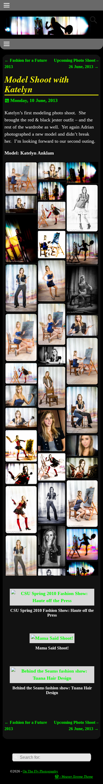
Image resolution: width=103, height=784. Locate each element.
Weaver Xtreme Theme (77, 776)
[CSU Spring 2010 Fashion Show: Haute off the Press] (52, 600)
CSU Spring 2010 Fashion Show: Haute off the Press (52, 612)
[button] (20, 178)
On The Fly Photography (40, 771)
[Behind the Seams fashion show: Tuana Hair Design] (52, 678)
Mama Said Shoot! (52, 648)
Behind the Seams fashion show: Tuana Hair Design (52, 690)
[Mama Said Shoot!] (52, 638)
